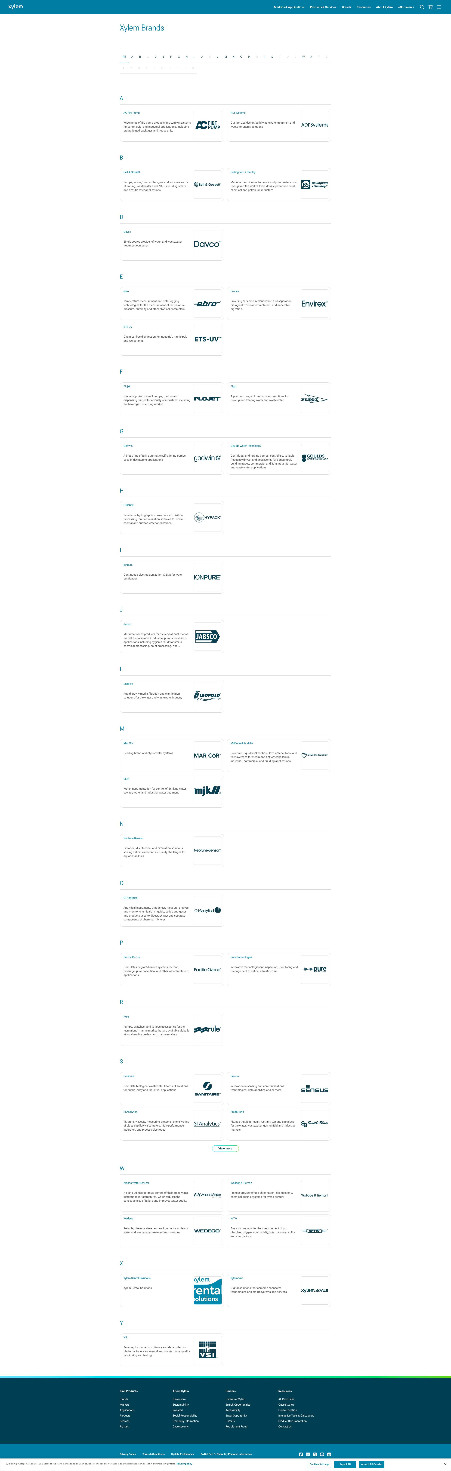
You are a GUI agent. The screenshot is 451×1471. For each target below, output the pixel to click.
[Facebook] (301, 1454)
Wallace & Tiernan (241, 1183)
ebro (126, 291)
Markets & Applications (289, 7)
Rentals (124, 1426)
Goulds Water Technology (246, 445)
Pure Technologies (241, 957)
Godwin (128, 445)
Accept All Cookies (371, 1464)
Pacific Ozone (131, 957)
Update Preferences (182, 1454)
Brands (346, 7)
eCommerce (406, 7)
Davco (127, 231)
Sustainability (181, 1404)
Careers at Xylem (235, 1399)
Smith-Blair (237, 1111)
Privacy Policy (128, 1454)
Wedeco (128, 1218)
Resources (363, 7)
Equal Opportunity (236, 1415)
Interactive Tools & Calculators (296, 1415)
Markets (124, 1404)
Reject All (345, 1464)
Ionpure (127, 564)
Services (124, 1421)
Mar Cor (128, 743)
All (124, 56)
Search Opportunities (238, 1404)
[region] (225, 1464)
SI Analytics (130, 1111)
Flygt (233, 386)
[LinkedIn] (308, 1454)
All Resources (286, 1399)
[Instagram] (329, 1454)
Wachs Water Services (136, 1183)
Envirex (235, 291)
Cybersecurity (181, 1426)
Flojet (126, 386)
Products (125, 1415)
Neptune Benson (133, 838)
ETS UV (127, 326)
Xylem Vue (237, 1278)
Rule (126, 1016)
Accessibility (233, 1410)
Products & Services (323, 7)
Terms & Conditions (154, 1454)
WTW (234, 1218)
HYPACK (128, 505)
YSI (125, 1337)
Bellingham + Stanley (243, 172)
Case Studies (286, 1404)
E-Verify (230, 1421)
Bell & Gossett (131, 172)
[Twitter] (315, 1454)
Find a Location (287, 1410)
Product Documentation (292, 1421)
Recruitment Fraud (237, 1426)
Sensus (235, 1076)
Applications (127, 1410)
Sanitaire (128, 1076)
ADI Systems (238, 112)
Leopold (128, 683)
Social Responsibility (185, 1415)
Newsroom (179, 1399)
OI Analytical (130, 897)
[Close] (445, 1464)
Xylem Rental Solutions (137, 1278)
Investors (178, 1410)
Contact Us (285, 1426)
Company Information (186, 1421)
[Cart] (430, 7)
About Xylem (384, 7)
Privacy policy (184, 1463)
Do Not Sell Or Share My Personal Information (226, 1454)
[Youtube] (322, 1454)
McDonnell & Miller (242, 743)
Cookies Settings (319, 1464)
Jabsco (127, 624)
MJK (126, 778)
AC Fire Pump (131, 112)
